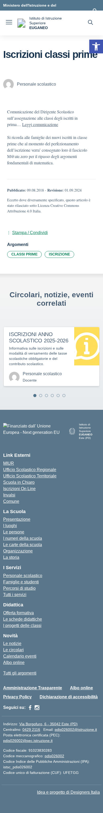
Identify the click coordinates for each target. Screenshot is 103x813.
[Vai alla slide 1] (34, 395)
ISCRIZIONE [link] (59, 254)
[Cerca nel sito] (90, 23)
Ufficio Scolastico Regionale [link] (29, 469)
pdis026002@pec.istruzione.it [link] (28, 740)
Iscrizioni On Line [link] (19, 488)
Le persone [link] (13, 532)
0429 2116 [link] (31, 729)
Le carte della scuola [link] (22, 544)
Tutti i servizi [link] (14, 594)
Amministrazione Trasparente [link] (32, 688)
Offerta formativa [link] (18, 613)
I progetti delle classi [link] (22, 625)
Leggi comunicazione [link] (40, 124)
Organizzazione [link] (18, 551)
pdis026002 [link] (54, 756)
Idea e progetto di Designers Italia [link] (68, 792)
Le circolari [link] (13, 650)
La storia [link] (11, 557)
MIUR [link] (8, 463)
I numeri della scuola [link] (22, 538)
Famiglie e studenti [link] (21, 582)
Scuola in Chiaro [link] (19, 482)
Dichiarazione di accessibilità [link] (69, 697)
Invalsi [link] (9, 495)
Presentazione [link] (16, 519)
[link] (96, 46)
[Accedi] (95, 10)
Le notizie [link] (12, 643)
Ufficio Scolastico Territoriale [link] (30, 476)
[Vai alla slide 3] (46, 395)
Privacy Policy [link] (17, 697)
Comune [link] (11, 501)
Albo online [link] (14, 662)
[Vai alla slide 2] (40, 395)
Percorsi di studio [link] (19, 588)
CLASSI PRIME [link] (24, 254)
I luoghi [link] (10, 525)
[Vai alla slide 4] (52, 395)
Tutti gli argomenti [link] (19, 673)
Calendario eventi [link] (19, 656)
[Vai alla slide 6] (63, 395)
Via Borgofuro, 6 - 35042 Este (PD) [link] (48, 724)
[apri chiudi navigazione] (9, 23)
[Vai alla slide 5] (58, 395)
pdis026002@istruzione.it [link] (76, 729)
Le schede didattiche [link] (22, 619)
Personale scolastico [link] (22, 575)
